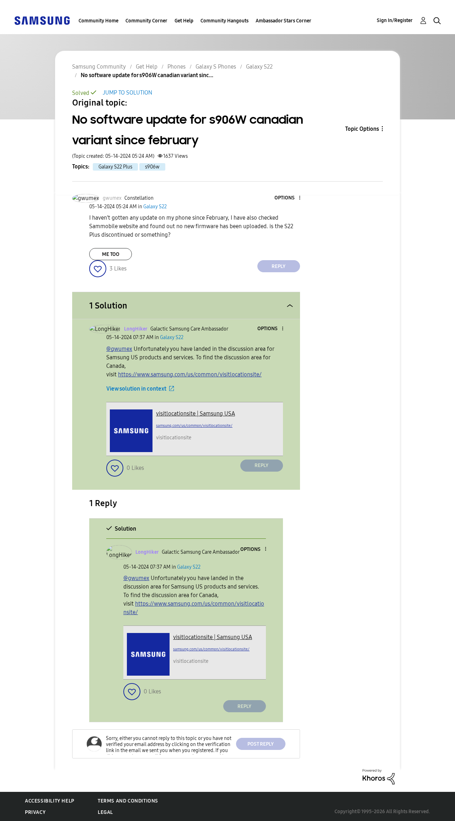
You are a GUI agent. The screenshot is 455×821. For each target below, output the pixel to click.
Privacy (35, 812)
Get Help (184, 21)
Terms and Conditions (128, 801)
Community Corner (146, 21)
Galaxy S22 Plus (115, 167)
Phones (176, 66)
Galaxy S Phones (216, 66)
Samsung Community (99, 66)
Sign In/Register (395, 20)
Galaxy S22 (259, 66)
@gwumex (119, 348)
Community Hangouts (224, 21)
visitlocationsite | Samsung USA (195, 413)
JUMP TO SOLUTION (127, 92)
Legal (105, 812)
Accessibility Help (49, 801)
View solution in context (136, 388)
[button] (287, 198)
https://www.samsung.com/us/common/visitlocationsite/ (190, 374)
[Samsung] (42, 20)
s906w (152, 167)
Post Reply (260, 744)
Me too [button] (110, 254)
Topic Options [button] (362, 128)
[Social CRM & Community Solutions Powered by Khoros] (379, 776)
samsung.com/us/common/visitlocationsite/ (194, 425)
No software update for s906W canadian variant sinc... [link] (147, 75)
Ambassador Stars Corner (283, 21)
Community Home (98, 21)
